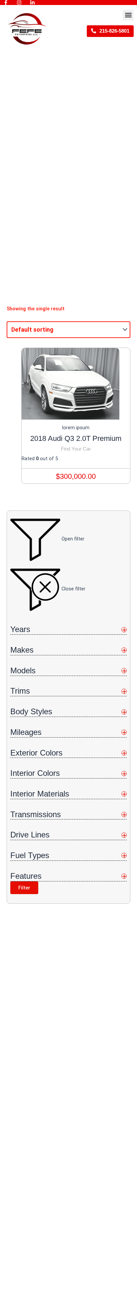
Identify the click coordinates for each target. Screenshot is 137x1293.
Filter (24, 888)
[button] (128, 15)
